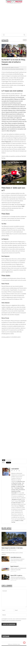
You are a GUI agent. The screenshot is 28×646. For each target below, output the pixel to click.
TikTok (21, 520)
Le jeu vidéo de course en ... (16, 557)
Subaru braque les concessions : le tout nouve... (12, 548)
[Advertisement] (14, 19)
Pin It (3, 462)
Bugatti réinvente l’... (14, 566)
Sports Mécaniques (12, 69)
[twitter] (11, 470)
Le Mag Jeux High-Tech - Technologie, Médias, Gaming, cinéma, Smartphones (18, 488)
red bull (9, 460)
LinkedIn (17, 520)
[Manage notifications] (24, 642)
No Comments (16, 67)
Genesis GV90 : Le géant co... (16, 575)
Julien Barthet (20, 69)
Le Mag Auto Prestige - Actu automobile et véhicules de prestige (17, 484)
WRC (23, 206)
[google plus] (16, 470)
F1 (6, 460)
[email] (19, 470)
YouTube (13, 522)
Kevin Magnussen (6, 141)
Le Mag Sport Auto (20, 481)
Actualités (5, 40)
